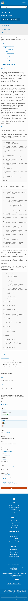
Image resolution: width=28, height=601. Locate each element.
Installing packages (13, 506)
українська (6, 591)
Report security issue (14, 551)
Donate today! (14, 569)
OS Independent (6, 474)
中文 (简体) (19, 591)
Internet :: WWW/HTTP (8, 482)
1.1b (10, 56)
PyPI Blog (13, 520)
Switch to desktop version (14, 583)
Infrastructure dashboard (13, 522)
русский (9, 592)
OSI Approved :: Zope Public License (10, 467)
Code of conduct (13, 553)
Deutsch (14, 591)
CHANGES (7, 51)
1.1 (7, 55)
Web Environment (7, 455)
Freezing (7, 48)
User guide (13, 509)
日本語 (17, 590)
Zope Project (7, 432)
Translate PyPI (13, 538)
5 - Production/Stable (7, 451)
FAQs (14, 512)
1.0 (7, 58)
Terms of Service (13, 549)
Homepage (5, 404)
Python (4, 478)
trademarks (8, 573)
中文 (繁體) (24, 591)
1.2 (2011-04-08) (10, 53)
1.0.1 (10, 60)
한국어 (21, 592)
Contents (3, 43)
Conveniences (10, 49)
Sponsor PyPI (14, 540)
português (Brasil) (23, 590)
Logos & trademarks (14, 525)
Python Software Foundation (19, 573)
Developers (5, 463)
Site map (14, 576)
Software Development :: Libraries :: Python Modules (14, 484)
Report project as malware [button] (14, 488)
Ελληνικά (10, 591)
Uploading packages (13, 507)
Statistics (14, 524)
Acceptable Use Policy (13, 556)
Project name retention (13, 511)
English (4, 470)
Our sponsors (14, 527)
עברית (13, 592)
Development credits (13, 541)
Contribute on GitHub (13, 536)
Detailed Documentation (8, 46)
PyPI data (3, 410)
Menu (23, 2)
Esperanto (17, 592)
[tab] (14, 25)
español (9, 590)
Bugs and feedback (14, 535)
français (13, 590)
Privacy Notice (13, 554)
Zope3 (4, 459)
